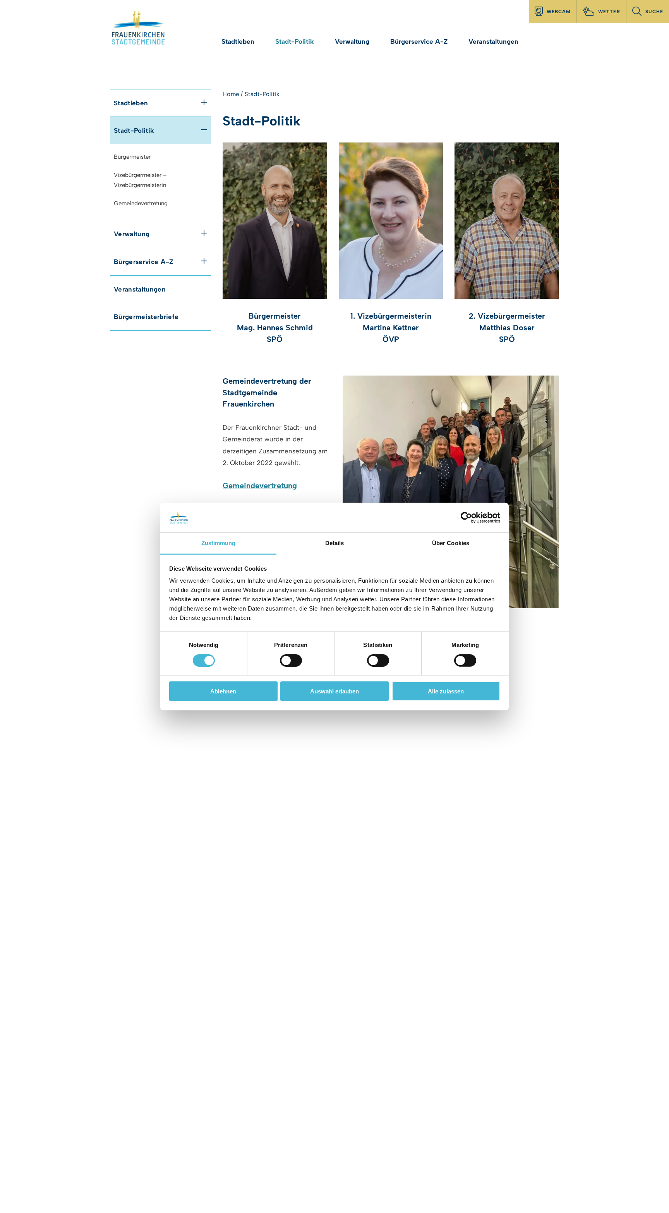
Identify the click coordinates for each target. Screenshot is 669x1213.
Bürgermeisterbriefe (146, 317)
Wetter (609, 11)
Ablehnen (223, 691)
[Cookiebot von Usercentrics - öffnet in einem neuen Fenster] (466, 517)
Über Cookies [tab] (450, 543)
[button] (204, 102)
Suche (654, 11)
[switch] (291, 660)
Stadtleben (237, 41)
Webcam (559, 11)
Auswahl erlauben (334, 691)
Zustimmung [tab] (218, 543)
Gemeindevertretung (141, 203)
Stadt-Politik (294, 41)
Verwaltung (352, 41)
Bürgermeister (132, 156)
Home (231, 94)
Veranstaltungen (493, 41)
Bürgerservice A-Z (419, 41)
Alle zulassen (446, 691)
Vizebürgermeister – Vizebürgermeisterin (140, 180)
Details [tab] (334, 543)
